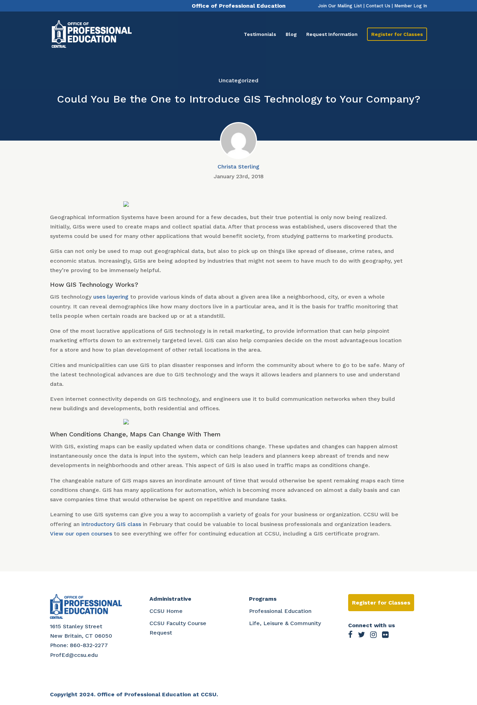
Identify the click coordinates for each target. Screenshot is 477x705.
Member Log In (410, 5)
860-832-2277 (89, 645)
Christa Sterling (238, 166)
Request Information (332, 34)
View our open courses (81, 533)
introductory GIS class (111, 524)
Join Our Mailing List (340, 5)
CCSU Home (166, 611)
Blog (291, 34)
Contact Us (378, 5)
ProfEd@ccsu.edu (74, 655)
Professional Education (280, 611)
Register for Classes (397, 34)
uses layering (111, 296)
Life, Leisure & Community (285, 623)
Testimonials (260, 34)
